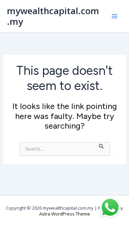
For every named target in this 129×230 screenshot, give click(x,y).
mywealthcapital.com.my (53, 16)
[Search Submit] (101, 145)
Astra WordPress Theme (64, 214)
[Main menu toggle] (114, 16)
